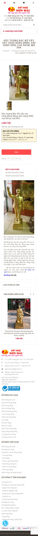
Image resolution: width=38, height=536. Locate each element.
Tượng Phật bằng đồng (9, 499)
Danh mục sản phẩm (13, 31)
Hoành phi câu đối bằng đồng (12, 452)
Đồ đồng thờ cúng (8, 449)
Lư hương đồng (7, 455)
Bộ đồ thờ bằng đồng (9, 403)
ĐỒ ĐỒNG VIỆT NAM (10, 442)
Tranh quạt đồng (7, 470)
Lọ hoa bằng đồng (8, 414)
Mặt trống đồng (7, 514)
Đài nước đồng (7, 426)
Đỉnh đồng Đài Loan (8, 400)
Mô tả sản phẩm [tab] (12, 169)
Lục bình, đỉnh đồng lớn (10, 511)
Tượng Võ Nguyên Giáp (10, 491)
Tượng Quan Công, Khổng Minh (12, 493)
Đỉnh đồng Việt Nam (8, 447)
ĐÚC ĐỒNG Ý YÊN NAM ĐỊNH (14, 477)
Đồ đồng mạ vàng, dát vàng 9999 (23, 51)
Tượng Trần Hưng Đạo (9, 488)
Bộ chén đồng (6, 423)
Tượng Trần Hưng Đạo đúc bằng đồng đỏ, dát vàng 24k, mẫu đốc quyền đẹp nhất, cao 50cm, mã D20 (19, 333)
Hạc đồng (5, 420)
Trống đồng (6, 516)
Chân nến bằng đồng (9, 417)
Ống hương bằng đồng (9, 431)
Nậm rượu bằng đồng (9, 428)
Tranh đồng (6, 458)
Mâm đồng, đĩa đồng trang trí (12, 472)
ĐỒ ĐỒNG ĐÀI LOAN (10, 395)
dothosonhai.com (17, 372)
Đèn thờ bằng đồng (8, 408)
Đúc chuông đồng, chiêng (10, 508)
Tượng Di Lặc (6, 496)
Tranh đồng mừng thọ (9, 464)
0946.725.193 (26, 366)
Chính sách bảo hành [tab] (14, 176)
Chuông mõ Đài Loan (9, 437)
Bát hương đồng (7, 405)
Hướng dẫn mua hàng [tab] (14, 173)
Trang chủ (5, 51)
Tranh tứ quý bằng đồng (10, 461)
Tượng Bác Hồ (7, 482)
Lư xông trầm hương (9, 434)
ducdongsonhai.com (12, 374)
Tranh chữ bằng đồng (9, 467)
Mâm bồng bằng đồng (9, 411)
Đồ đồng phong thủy (9, 505)
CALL (16, 152)
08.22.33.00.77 (15, 366)
